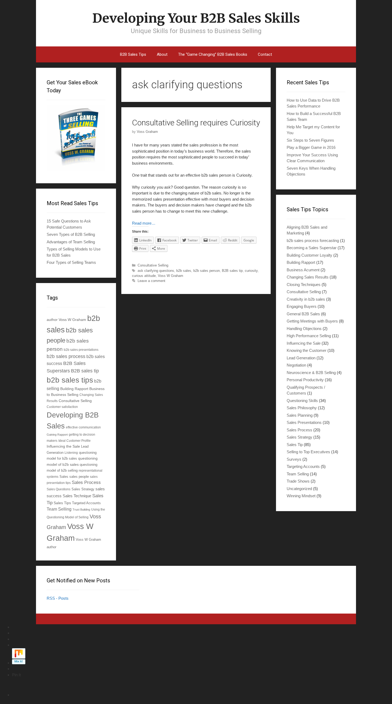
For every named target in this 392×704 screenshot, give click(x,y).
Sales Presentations (304, 422)
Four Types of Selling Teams (71, 262)
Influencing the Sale (63, 446)
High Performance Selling (309, 335)
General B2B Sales (303, 314)
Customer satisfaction (62, 406)
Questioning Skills (302, 400)
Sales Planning (300, 415)
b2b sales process (66, 356)
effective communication (83, 427)
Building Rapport (74, 389)
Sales (63, 477)
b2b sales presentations (81, 349)
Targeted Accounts (86, 503)
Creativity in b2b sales (306, 299)
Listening (71, 452)
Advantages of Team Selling (71, 242)
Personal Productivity (305, 379)
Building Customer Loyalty (309, 255)
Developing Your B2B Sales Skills (196, 18)
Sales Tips (62, 503)
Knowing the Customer (306, 350)
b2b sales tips (70, 380)
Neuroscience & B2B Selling (311, 372)
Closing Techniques (304, 284)
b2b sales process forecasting (313, 240)
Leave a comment (151, 281)
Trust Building (81, 509)
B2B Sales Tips (133, 54)
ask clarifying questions (156, 271)
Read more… (143, 223)
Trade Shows (298, 481)
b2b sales (183, 271)
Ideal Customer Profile (74, 440)
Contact (265, 54)
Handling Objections (304, 328)
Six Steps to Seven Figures (310, 140)
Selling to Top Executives (308, 452)
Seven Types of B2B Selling (71, 234)
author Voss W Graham (66, 319)
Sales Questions (58, 489)
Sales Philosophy (302, 407)
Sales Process (86, 482)
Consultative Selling (153, 265)
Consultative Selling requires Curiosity (196, 122)
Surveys (294, 459)
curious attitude (144, 276)
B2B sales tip (232, 271)
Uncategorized (299, 488)
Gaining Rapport (57, 434)
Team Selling (59, 509)
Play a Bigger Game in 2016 (311, 147)
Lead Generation (301, 358)
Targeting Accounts (303, 466)
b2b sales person (206, 271)
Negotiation (296, 365)
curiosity (251, 271)
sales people (79, 477)
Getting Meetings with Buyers (312, 321)
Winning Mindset (301, 496)
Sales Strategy (82, 489)
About (162, 54)
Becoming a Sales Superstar (312, 247)
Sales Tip (295, 444)
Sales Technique (77, 496)
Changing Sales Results (308, 277)
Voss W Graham (170, 276)
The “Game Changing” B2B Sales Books (212, 54)
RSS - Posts (58, 598)
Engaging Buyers (302, 306)
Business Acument (303, 270)
